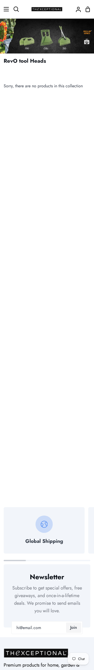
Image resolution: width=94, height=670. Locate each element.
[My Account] (76, 9)
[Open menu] (4, 9)
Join (73, 627)
